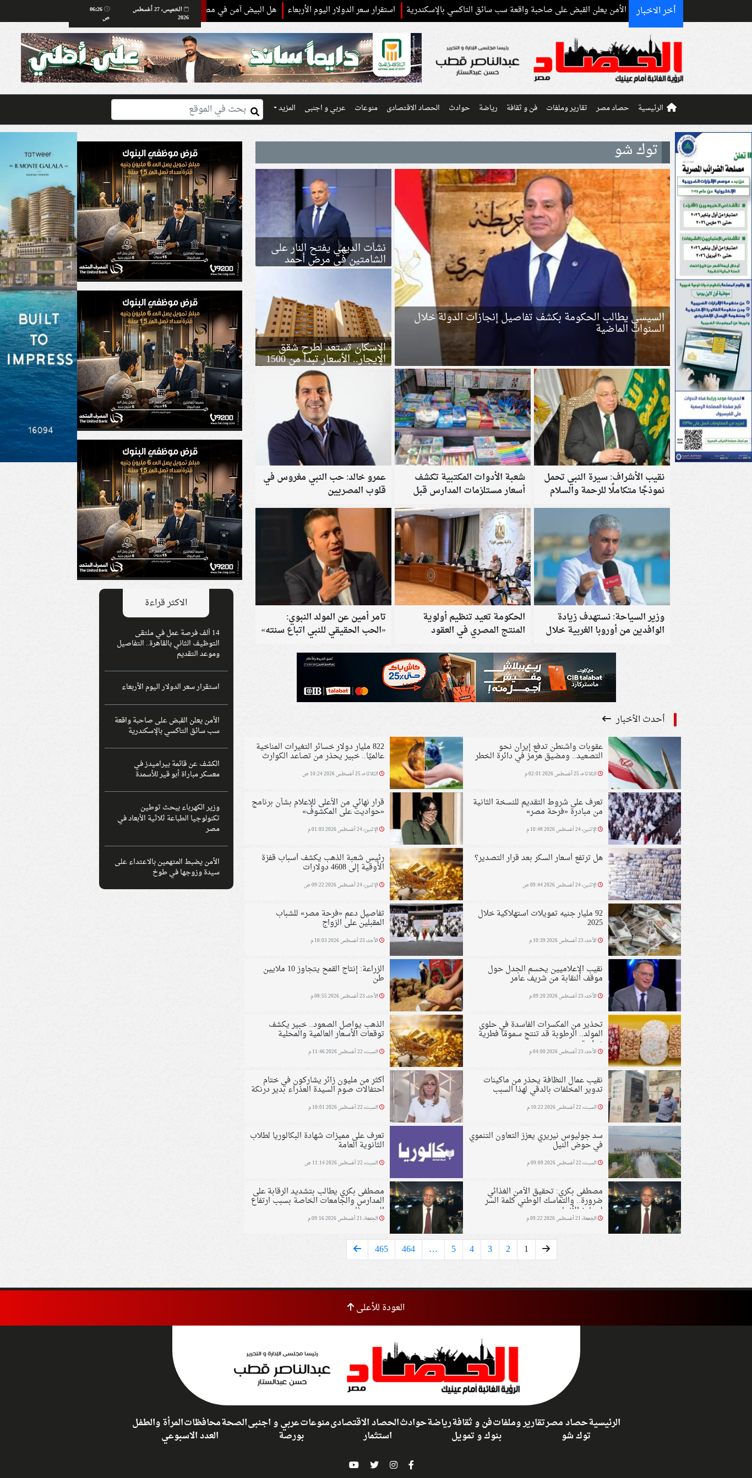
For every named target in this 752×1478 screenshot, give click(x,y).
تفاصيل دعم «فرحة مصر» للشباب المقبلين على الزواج (330, 918)
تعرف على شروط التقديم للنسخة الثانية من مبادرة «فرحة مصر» (538, 807)
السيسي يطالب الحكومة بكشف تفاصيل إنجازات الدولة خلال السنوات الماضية (539, 323)
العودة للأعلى (379, 1308)
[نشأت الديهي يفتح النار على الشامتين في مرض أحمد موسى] (323, 217)
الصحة (234, 1423)
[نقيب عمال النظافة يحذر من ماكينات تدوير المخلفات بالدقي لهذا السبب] (644, 1098)
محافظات (202, 1423)
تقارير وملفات (566, 108)
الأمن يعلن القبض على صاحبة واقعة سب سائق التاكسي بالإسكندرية (581, 10)
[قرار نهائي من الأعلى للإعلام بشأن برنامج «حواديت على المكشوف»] (426, 820)
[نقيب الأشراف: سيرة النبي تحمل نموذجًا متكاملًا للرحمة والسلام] (602, 418)
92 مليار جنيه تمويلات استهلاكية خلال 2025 (540, 918)
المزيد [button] (286, 108)
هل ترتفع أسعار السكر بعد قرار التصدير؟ (539, 858)
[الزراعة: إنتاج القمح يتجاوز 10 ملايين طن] (426, 986)
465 (381, 1249)
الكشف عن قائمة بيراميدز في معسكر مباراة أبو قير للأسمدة (177, 769)
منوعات (366, 108)
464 (408, 1249)
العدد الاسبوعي (190, 1436)
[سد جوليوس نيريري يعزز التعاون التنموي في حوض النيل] (644, 1153)
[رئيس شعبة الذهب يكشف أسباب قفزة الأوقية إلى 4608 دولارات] (426, 875)
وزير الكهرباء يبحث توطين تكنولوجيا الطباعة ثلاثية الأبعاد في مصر (168, 818)
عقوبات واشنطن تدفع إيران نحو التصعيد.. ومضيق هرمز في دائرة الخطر (539, 752)
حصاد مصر (612, 108)
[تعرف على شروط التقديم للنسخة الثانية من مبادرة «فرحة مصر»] (644, 820)
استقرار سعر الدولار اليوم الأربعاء (406, 10)
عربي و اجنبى (325, 108)
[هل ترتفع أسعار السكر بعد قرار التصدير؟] (644, 875)
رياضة (488, 108)
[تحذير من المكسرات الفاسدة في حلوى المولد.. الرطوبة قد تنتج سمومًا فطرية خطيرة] (644, 1042)
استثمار (377, 1436)
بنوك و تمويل (476, 1436)
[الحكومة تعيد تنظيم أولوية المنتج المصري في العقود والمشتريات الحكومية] (463, 558)
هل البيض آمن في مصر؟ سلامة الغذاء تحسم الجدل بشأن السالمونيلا (229, 10)
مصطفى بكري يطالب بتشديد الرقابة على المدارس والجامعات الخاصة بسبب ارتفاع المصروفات (317, 1201)
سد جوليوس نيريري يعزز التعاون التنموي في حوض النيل (536, 1141)
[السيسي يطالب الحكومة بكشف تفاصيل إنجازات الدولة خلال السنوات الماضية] (533, 267)
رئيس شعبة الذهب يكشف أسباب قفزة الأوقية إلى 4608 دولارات (322, 863)
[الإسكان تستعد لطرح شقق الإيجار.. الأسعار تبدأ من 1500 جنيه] (323, 317)
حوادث (459, 108)
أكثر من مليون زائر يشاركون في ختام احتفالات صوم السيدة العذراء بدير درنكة (317, 1085)
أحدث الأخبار (639, 719)
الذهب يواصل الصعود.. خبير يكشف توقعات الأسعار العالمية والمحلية (326, 1029)
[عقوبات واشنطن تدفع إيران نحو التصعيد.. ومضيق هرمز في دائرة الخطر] (644, 764)
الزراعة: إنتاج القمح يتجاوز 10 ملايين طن (323, 974)
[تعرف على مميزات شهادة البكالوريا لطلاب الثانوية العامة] (426, 1153)
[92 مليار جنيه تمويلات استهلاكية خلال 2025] (644, 931)
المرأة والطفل (157, 1423)
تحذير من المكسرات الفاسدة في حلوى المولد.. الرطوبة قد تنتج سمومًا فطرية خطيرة (540, 1034)
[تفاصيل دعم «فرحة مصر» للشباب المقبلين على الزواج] (426, 931)
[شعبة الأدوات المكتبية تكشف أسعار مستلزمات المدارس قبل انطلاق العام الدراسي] (463, 418)
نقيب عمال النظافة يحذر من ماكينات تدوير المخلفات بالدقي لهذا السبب (543, 1085)
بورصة (291, 1436)
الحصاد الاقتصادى (413, 108)
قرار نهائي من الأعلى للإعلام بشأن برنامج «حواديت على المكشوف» (318, 807)
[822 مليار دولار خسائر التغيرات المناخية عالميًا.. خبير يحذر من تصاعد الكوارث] (426, 764)
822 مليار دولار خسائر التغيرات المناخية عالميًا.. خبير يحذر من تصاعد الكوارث (320, 752)
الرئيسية (650, 108)
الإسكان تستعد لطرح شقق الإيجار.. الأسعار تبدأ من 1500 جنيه (326, 359)
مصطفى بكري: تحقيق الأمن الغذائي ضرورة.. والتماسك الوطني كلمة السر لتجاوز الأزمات (544, 1201)
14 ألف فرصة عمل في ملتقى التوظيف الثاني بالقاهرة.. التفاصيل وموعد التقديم (168, 644)
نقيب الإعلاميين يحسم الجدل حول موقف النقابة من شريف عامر (545, 974)
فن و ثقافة (521, 108)
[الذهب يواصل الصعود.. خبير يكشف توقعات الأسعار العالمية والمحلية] (426, 1042)
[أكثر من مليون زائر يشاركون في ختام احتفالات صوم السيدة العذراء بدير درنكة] (426, 1098)
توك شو (576, 1436)
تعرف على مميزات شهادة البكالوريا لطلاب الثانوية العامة (317, 1141)
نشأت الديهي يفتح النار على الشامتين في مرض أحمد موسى (328, 260)
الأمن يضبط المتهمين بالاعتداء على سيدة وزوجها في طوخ (167, 867)
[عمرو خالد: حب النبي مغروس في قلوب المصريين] (323, 418)
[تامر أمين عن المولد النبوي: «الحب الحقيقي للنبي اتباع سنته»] (323, 558)
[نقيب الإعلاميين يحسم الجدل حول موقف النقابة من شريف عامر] (644, 986)
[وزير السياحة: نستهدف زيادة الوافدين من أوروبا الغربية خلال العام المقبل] (602, 558)
